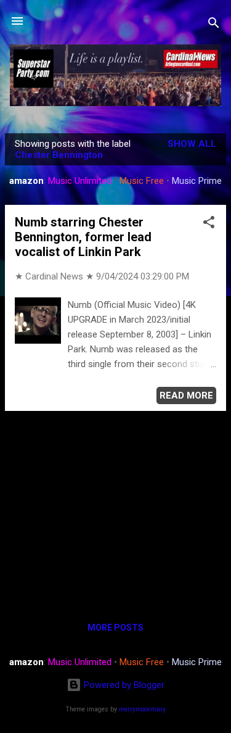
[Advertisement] (115, 507)
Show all (192, 143)
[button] (208, 224)
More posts (115, 627)
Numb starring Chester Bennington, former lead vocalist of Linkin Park (83, 237)
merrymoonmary (142, 709)
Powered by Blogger (122, 684)
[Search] (213, 25)
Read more (186, 395)
